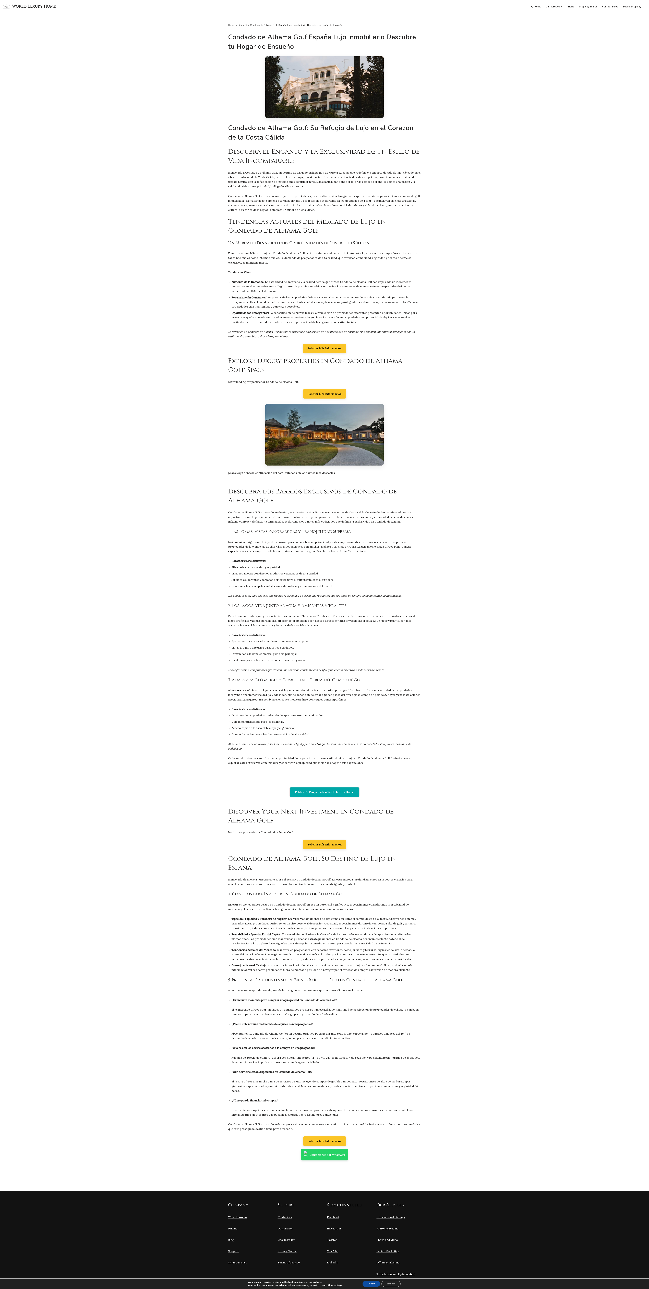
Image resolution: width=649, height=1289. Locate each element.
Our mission (285, 1228)
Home (537, 6)
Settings (391, 1283)
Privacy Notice (287, 1251)
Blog (231, 1239)
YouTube (332, 1251)
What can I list (237, 1262)
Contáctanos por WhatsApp (327, 1154)
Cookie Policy (286, 1239)
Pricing (570, 6)
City (239, 25)
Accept (371, 1283)
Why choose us (237, 1217)
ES (246, 25)
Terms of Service (289, 1262)
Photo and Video (387, 1239)
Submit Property (632, 6)
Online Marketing (388, 1251)
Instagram (334, 1228)
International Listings (391, 1217)
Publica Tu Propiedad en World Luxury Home (324, 792)
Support (233, 1251)
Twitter (332, 1239)
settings (337, 1285)
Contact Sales (610, 6)
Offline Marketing (388, 1262)
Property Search (588, 6)
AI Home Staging (388, 1228)
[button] (561, 6)
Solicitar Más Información (325, 348)
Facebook (333, 1217)
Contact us (285, 1217)
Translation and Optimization (396, 1274)
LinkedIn (332, 1262)
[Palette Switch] (532, 6)
